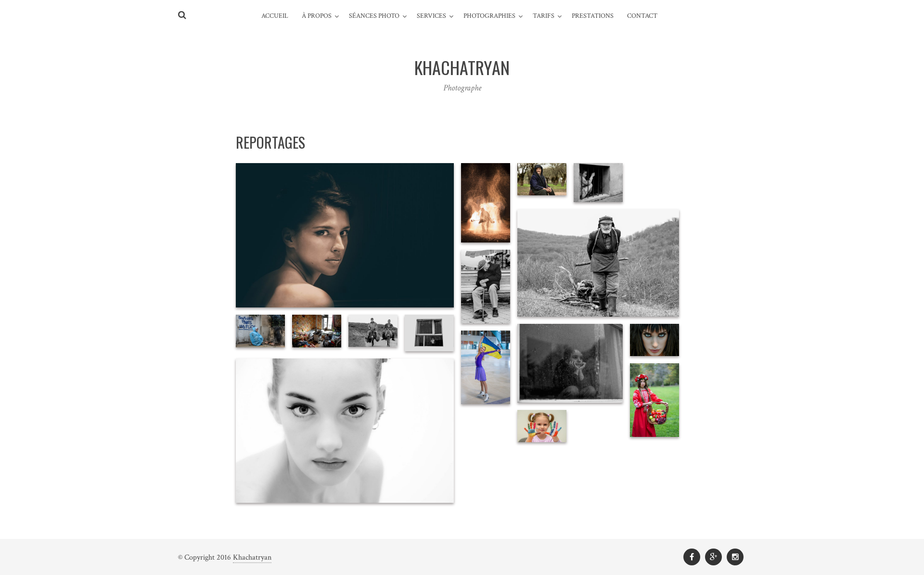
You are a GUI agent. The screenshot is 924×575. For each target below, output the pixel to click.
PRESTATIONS (593, 16)
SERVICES (431, 16)
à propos (317, 16)
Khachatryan (252, 557)
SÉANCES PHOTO (374, 16)
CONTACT (642, 16)
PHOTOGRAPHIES (489, 16)
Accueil (274, 16)
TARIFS (543, 16)
